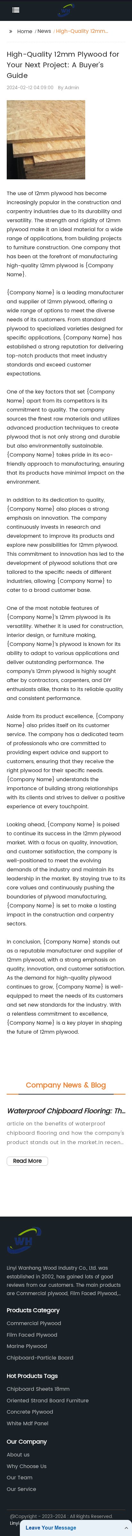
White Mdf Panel (27, 1423)
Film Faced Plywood (32, 1335)
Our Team (19, 1478)
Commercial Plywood (34, 1323)
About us (18, 1455)
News (44, 31)
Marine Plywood (27, 1346)
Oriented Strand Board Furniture (48, 1401)
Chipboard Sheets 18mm (38, 1389)
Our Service (21, 1489)
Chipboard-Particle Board (40, 1358)
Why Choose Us (26, 1466)
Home (24, 31)
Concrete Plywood (30, 1412)
